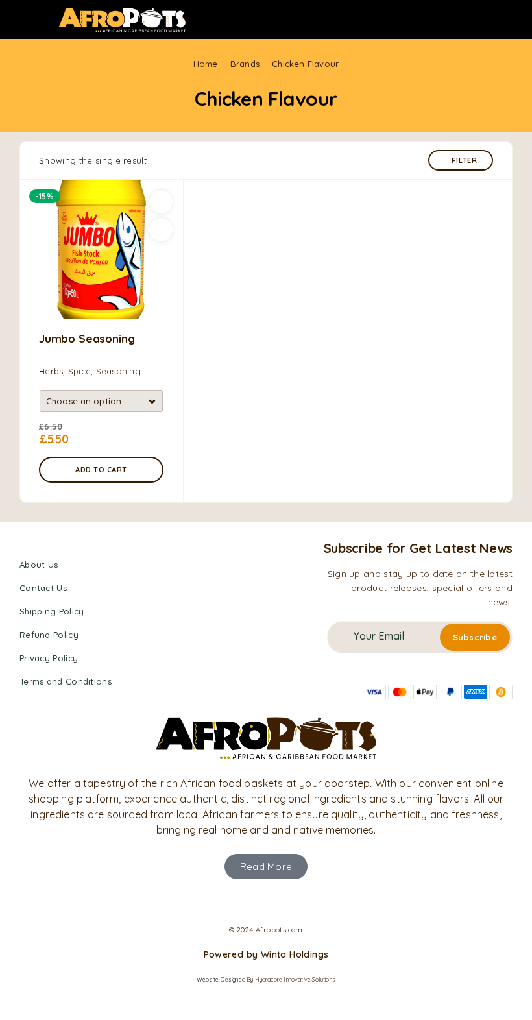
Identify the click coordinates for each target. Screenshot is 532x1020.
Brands (245, 63)
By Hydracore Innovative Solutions (291, 979)
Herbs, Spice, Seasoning (90, 371)
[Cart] (513, 20)
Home (205, 63)
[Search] (492, 21)
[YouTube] (301, 902)
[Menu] (28, 19)
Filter (465, 160)
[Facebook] (230, 902)
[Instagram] (254, 902)
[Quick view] (161, 229)
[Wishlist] (161, 201)
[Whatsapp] (277, 902)
